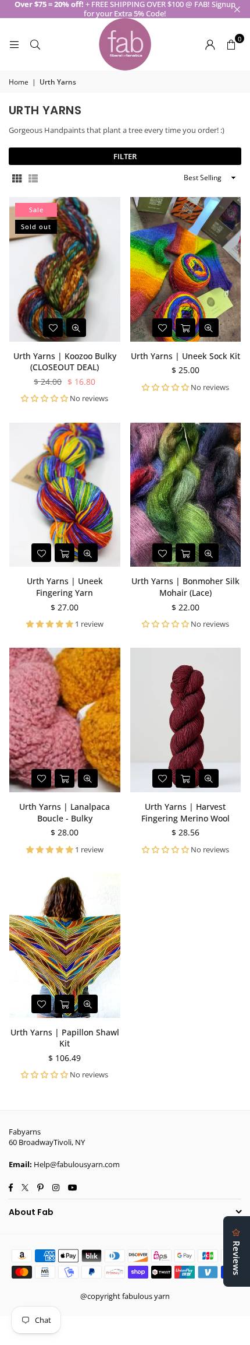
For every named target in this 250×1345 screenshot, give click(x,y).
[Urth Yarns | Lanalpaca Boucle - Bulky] (64, 720)
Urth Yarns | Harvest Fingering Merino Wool (185, 812)
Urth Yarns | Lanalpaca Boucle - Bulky (64, 812)
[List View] (33, 178)
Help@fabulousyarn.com (77, 1164)
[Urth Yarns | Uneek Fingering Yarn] (64, 495)
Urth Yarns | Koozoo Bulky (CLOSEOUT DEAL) (64, 361)
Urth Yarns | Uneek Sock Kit (185, 355)
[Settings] (209, 44)
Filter (125, 156)
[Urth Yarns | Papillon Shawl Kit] (64, 945)
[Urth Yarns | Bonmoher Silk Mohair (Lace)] (185, 495)
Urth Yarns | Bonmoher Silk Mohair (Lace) (185, 586)
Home (18, 82)
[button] (230, 44)
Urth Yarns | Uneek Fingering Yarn (65, 586)
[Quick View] (76, 327)
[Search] (34, 44)
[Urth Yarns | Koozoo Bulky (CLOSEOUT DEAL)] (64, 269)
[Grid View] (17, 178)
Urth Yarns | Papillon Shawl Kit (64, 1038)
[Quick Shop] (185, 327)
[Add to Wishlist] (53, 327)
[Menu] (13, 44)
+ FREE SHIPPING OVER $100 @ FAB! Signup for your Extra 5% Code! (125, 9)
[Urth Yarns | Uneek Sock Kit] (185, 269)
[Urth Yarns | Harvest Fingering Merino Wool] (185, 720)
